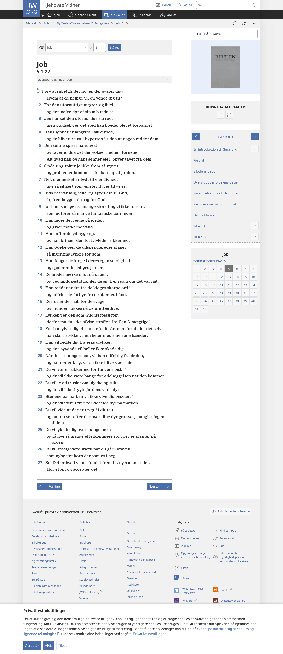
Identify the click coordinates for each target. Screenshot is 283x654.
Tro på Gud (38, 579)
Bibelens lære (40, 522)
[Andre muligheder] (253, 23)
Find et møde (224, 531)
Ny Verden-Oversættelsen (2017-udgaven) (83, 23)
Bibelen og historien (44, 592)
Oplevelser (133, 591)
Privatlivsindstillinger (149, 633)
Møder (131, 566)
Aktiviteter (133, 584)
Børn (35, 573)
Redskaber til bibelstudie (47, 549)
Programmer (87, 573)
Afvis (48, 645)
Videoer (84, 598)
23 (40, 396)
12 (40, 247)
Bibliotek (31, 23)
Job (117, 23)
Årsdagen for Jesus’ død (141, 572)
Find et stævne (186, 538)
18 (40, 328)
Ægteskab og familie (44, 561)
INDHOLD (225, 136)
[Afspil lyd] (235, 23)
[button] (82, 14)
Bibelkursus (39, 542)
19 (40, 342)
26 (40, 449)
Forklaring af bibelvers (45, 536)
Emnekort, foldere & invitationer (99, 549)
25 (40, 429)
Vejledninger (87, 586)
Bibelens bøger (205, 171)
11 (40, 233)
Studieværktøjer (89, 579)
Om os (131, 533)
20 (40, 356)
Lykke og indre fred (44, 555)
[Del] (244, 23)
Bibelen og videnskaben (46, 586)
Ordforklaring (204, 215)
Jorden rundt (135, 597)
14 (40, 274)
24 (40, 410)
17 (40, 315)
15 (40, 288)
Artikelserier (86, 555)
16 (40, 301)
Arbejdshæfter (88, 567)
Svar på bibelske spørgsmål (48, 530)
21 (40, 369)
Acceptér (32, 645)
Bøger (83, 536)
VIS (41, 47)
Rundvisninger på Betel (141, 560)
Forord (198, 160)
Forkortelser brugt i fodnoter (216, 193)
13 (40, 261)
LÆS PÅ (202, 34)
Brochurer (85, 542)
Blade (82, 561)
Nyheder (132, 522)
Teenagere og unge (44, 567)
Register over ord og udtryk (215, 204)
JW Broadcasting (90, 592)
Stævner (132, 578)
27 (40, 462)
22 (40, 383)
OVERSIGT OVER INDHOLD (209, 261)
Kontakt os (133, 553)
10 (40, 220)
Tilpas (62, 645)
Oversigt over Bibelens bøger (216, 182)
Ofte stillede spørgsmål (141, 541)
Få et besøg (134, 547)
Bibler (46, 23)
